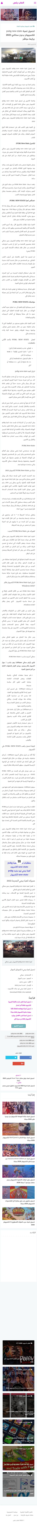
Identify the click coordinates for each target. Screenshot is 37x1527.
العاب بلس (18, 3)
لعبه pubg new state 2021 (27, 1043)
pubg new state (30, 1034)
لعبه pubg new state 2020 (27, 1040)
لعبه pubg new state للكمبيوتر (25, 1046)
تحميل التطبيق (18, 1026)
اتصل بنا (8, 1515)
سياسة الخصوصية (12, 1512)
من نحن (16, 1515)
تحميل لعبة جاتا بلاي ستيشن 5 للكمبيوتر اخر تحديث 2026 (10, 17)
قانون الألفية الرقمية (26, 1512)
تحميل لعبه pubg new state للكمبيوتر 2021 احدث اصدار (20, 1037)
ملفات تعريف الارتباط (27, 1515)
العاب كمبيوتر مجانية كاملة (25, 26)
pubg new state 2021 (16, 1034)
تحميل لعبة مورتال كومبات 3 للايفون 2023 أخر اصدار (27, 18)
